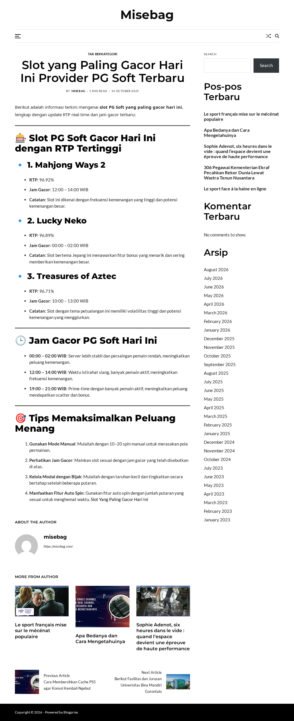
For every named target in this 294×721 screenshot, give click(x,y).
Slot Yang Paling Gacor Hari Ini (119, 499)
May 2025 (214, 398)
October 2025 (217, 355)
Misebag (147, 15)
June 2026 (214, 286)
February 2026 (218, 321)
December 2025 (219, 338)
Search (210, 54)
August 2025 (216, 373)
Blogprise (70, 712)
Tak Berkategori (102, 54)
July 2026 (213, 278)
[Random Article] (268, 36)
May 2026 (214, 295)
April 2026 (214, 304)
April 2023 (214, 493)
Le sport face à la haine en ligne (235, 188)
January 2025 (217, 433)
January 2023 (217, 519)
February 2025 (218, 424)
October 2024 (217, 459)
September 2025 (220, 364)
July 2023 (213, 468)
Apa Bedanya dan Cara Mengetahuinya (100, 638)
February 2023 (218, 511)
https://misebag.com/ (58, 546)
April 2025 (214, 407)
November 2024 (219, 450)
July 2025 (213, 381)
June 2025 (214, 390)
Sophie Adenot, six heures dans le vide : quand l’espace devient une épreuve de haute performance (163, 636)
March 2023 (215, 502)
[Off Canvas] (18, 36)
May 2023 (214, 485)
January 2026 (217, 329)
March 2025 (215, 416)
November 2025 (219, 347)
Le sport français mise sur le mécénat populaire (41, 631)
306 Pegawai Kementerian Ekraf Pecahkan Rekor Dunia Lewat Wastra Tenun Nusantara (237, 172)
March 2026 (215, 312)
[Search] (277, 36)
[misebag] (26, 545)
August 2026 (216, 269)
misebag (78, 91)
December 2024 (219, 442)
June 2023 (214, 476)
